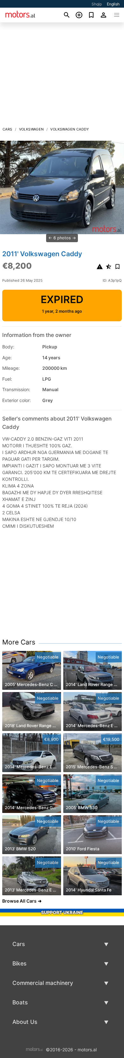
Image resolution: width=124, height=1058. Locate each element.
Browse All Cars (19, 901)
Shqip (97, 4)
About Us (24, 1021)
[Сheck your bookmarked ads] (91, 15)
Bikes (19, 963)
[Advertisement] (62, 76)
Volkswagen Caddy (69, 129)
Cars (7, 129)
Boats (20, 1002)
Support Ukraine (62, 912)
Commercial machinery (42, 983)
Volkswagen (31, 129)
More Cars (18, 642)
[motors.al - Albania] (34, 1049)
